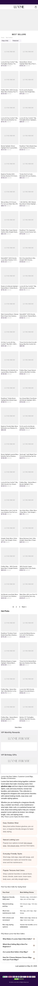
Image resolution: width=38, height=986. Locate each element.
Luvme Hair (16, 982)
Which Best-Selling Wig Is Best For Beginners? (15, 945)
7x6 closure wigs (13, 846)
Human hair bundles (26, 924)
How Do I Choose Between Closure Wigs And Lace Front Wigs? (17, 959)
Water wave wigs (25, 918)
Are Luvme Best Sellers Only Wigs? (15, 952)
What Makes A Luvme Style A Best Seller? (17, 939)
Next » (24, 607)
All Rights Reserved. (24, 982)
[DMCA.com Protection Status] (19, 979)
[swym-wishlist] (5, 7)
